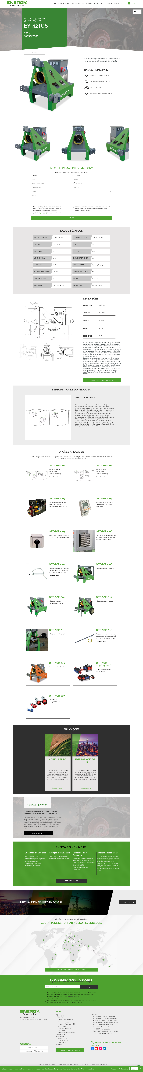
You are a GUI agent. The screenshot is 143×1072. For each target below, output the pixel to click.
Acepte (134, 1069)
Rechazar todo (123, 1069)
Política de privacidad (87, 1069)
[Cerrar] (140, 1068)
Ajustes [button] (113, 1069)
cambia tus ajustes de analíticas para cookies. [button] (34, 1032)
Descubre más (54, 477)
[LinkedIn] (104, 1048)
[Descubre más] (58, 762)
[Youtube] (96, 1048)
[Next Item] (126, 143)
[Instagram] (100, 1048)
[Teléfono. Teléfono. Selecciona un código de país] (75, 183)
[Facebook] (92, 1048)
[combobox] (71, 191)
